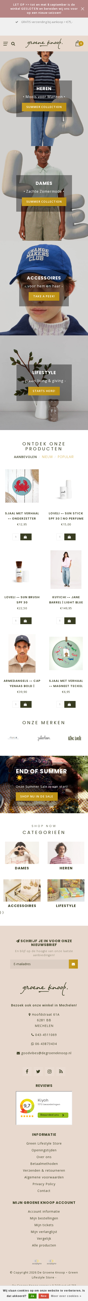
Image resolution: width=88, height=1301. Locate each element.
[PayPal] (51, 1262)
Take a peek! (44, 296)
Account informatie (44, 1211)
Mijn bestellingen (44, 1218)
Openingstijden (44, 1150)
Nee (44, 1296)
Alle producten (44, 1245)
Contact (44, 1191)
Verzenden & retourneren (44, 1170)
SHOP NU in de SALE (36, 796)
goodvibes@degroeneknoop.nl (46, 1053)
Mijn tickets (44, 1225)
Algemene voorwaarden (44, 1177)
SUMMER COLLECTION (44, 107)
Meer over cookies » (66, 1296)
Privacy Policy (44, 1184)
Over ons (44, 1157)
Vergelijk (44, 1238)
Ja (32, 1296)
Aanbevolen (25, 457)
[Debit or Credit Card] (36, 1262)
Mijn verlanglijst (44, 1232)
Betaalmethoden (44, 1163)
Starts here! (44, 391)
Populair (66, 457)
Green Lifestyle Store (44, 1143)
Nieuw (47, 457)
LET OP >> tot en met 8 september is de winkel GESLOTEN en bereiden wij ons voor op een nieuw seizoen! (44, 9)
